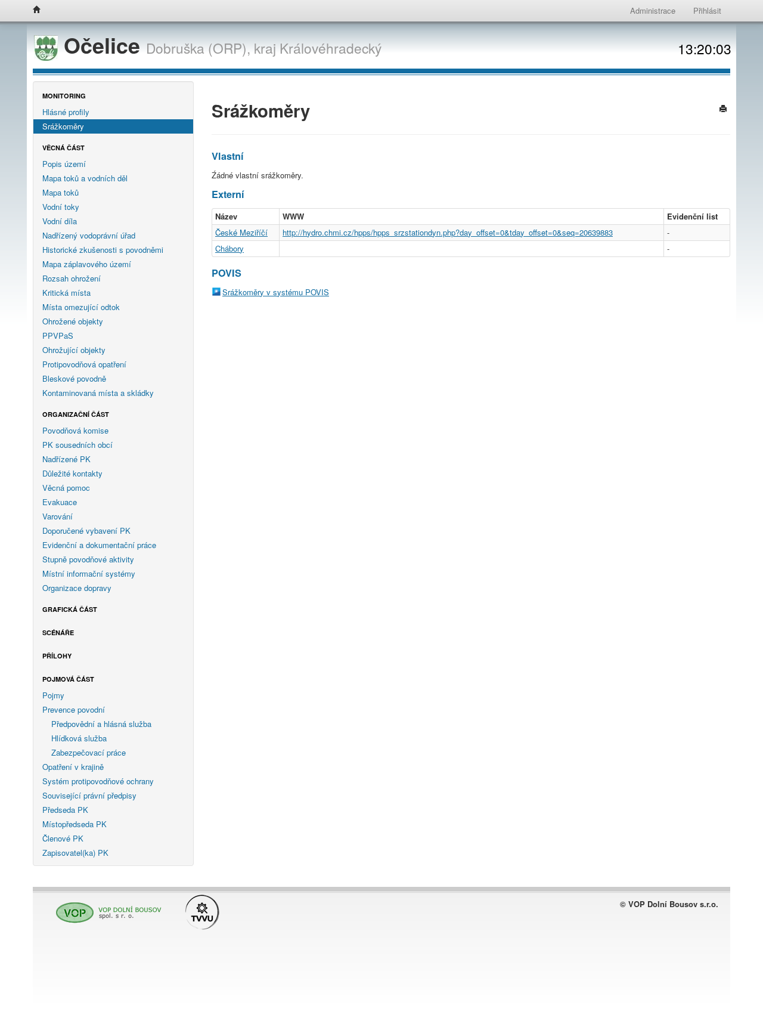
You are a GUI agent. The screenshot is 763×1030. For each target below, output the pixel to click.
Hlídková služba (79, 738)
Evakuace (59, 502)
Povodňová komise (75, 430)
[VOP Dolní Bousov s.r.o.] (105, 907)
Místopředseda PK (74, 824)
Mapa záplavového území (86, 264)
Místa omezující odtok (81, 307)
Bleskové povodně (74, 378)
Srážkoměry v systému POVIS (275, 292)
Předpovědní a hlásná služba (101, 723)
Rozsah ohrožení (71, 278)
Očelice (102, 45)
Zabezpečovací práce (88, 752)
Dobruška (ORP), (198, 47)
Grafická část (69, 609)
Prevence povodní (73, 709)
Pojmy (53, 695)
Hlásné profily (65, 111)
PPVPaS (57, 335)
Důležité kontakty (72, 473)
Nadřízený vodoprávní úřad (88, 235)
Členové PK (62, 838)
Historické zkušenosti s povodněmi (102, 249)
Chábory (229, 248)
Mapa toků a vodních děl (85, 178)
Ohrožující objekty (74, 349)
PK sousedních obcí (77, 444)
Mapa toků (60, 192)
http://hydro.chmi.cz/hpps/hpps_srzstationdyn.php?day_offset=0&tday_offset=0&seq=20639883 (448, 232)
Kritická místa (66, 292)
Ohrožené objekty (72, 321)
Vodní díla (59, 221)
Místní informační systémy (88, 573)
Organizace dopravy (76, 587)
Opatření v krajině (73, 766)
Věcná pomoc (66, 487)
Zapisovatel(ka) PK (75, 852)
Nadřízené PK (66, 459)
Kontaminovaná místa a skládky (98, 392)
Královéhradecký (331, 47)
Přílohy (57, 655)
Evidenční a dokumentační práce (99, 544)
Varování (57, 516)
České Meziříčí (241, 232)
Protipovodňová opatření (84, 364)
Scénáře (58, 632)
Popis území (64, 163)
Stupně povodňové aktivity (88, 559)
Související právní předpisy (89, 795)
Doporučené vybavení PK (86, 530)
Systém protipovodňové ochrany (98, 781)
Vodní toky (60, 206)
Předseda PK (65, 809)
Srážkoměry (63, 126)
